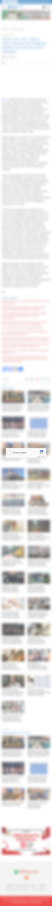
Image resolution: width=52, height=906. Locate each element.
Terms (43, 456)
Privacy (39, 456)
